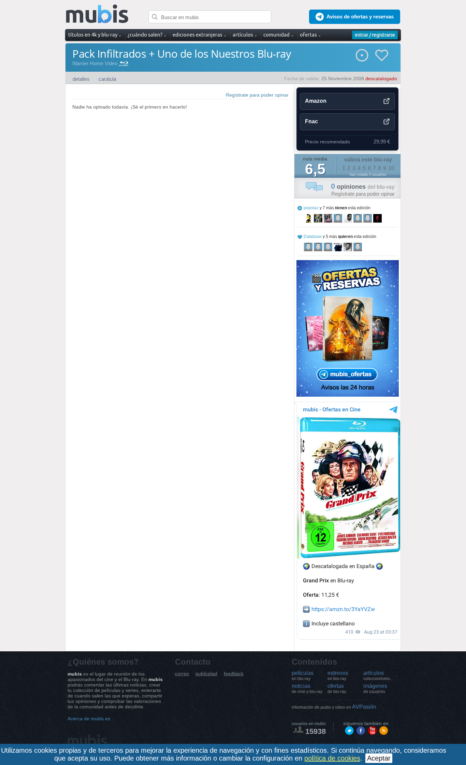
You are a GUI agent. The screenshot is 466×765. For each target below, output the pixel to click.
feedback (234, 673)
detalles (81, 79)
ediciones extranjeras (197, 35)
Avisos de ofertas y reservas (360, 16)
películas (303, 675)
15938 (315, 731)
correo (182, 673)
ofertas (336, 688)
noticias (307, 688)
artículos (378, 675)
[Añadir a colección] (362, 55)
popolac (311, 208)
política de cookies (332, 758)
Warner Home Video (94, 63)
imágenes (375, 688)
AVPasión (334, 707)
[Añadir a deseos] (382, 55)
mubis (97, 14)
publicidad (206, 673)
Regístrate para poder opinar (257, 95)
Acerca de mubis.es (89, 718)
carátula (107, 79)
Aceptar (379, 758)
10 (391, 168)
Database (313, 236)
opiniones (363, 186)
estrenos (337, 675)
